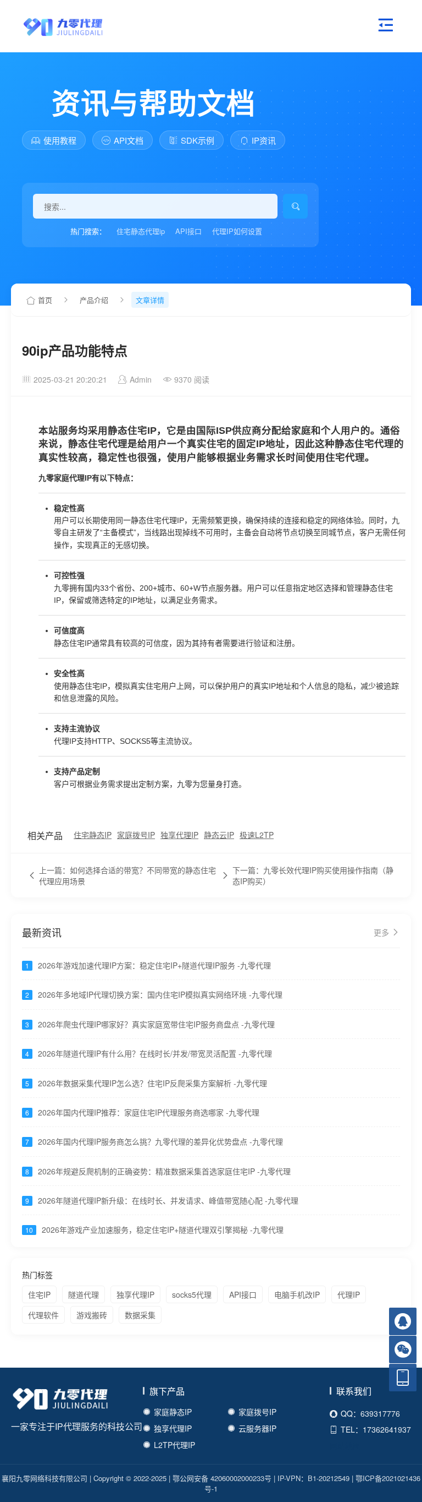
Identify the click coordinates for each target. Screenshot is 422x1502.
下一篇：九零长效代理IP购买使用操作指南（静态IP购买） (312, 875)
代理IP (348, 1294)
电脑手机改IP (297, 1294)
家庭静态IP (173, 1411)
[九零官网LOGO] (52, 25)
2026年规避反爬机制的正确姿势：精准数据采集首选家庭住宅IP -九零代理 (164, 1171)
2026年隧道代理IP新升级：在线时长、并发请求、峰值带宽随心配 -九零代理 (168, 1200)
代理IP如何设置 (237, 231)
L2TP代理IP (174, 1444)
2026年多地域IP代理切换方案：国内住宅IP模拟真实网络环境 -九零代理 (160, 994)
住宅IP (39, 1294)
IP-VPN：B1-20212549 (313, 1478)
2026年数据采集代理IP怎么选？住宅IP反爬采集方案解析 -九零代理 (152, 1083)
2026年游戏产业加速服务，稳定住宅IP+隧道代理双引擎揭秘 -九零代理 (163, 1229)
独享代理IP (179, 834)
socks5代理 (192, 1294)
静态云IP (219, 834)
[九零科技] (60, 1400)
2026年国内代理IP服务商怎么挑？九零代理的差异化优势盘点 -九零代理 (160, 1141)
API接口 (188, 231)
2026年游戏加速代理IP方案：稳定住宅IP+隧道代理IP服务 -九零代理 (154, 965)
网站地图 (345, 1445)
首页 (45, 300)
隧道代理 (83, 1294)
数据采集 (140, 1314)
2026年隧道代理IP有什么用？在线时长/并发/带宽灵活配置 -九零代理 (155, 1053)
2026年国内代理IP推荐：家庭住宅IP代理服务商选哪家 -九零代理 (148, 1112)
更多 (382, 932)
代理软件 (43, 1314)
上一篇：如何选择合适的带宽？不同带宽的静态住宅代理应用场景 (127, 875)
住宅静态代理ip (140, 231)
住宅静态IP (93, 834)
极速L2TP (257, 834)
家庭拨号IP (136, 834)
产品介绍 (94, 300)
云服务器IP (257, 1428)
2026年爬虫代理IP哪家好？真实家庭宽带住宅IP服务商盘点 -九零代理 (156, 1024)
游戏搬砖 (91, 1314)
